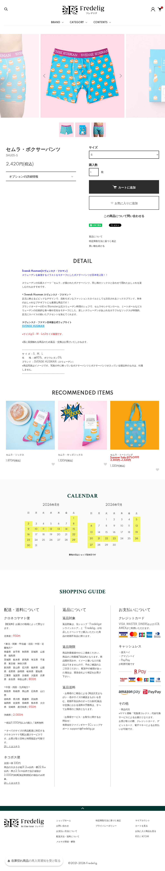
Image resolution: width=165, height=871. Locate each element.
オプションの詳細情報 (23, 176)
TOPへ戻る (82, 808)
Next (120, 75)
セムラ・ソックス (15, 455)
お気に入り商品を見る (145, 831)
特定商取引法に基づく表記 (102, 241)
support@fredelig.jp (82, 729)
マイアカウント (142, 820)
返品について (95, 236)
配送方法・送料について (67, 836)
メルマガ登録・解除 (65, 842)
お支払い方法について (66, 831)
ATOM (145, 836)
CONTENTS (100, 22)
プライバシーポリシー (106, 826)
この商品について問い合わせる (124, 216)
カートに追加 (127, 187)
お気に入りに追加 (126, 203)
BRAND (55, 22)
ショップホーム (63, 820)
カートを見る (141, 826)
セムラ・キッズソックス (70, 455)
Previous (44, 75)
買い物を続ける (97, 246)
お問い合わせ (62, 826)
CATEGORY (77, 22)
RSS (137, 836)
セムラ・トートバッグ (124, 458)
